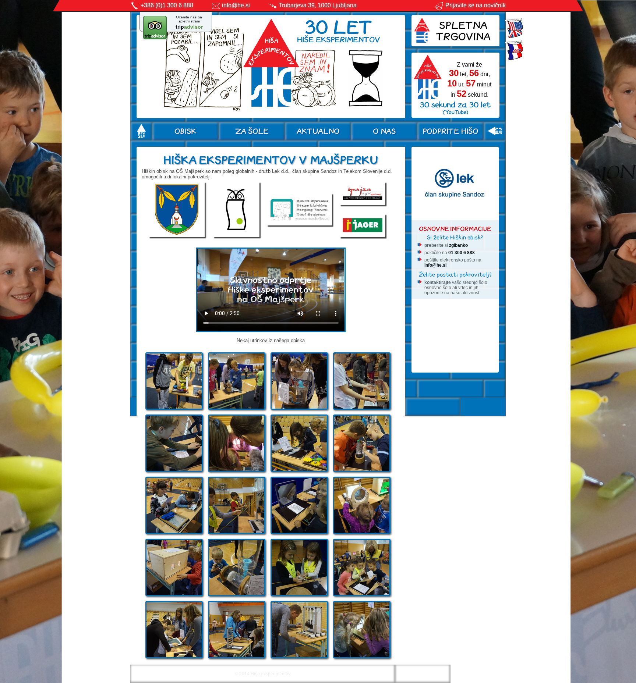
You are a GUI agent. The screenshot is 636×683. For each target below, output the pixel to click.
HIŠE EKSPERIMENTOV (338, 30)
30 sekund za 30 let (455, 108)
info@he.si (236, 5)
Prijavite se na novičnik (475, 5)
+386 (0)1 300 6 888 (167, 5)
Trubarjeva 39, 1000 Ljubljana (318, 5)
